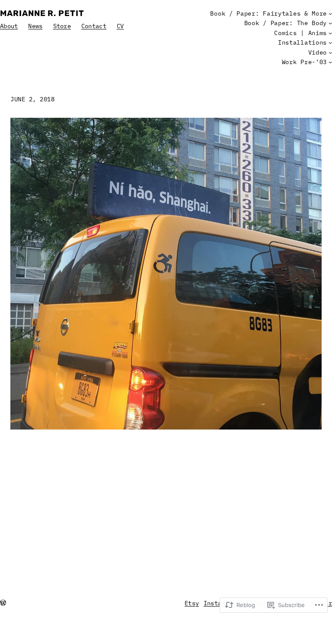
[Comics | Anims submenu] (330, 33)
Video (317, 52)
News (35, 26)
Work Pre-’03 (304, 62)
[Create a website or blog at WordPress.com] (3, 603)
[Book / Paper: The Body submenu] (330, 23)
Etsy (192, 603)
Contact (93, 26)
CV (120, 26)
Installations (302, 42)
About (9, 26)
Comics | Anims (300, 33)
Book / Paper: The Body (285, 23)
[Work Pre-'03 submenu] (330, 62)
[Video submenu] (330, 52)
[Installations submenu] (330, 42)
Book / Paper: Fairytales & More (268, 13)
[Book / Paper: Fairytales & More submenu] (330, 13)
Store (62, 26)
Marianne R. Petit (42, 13)
